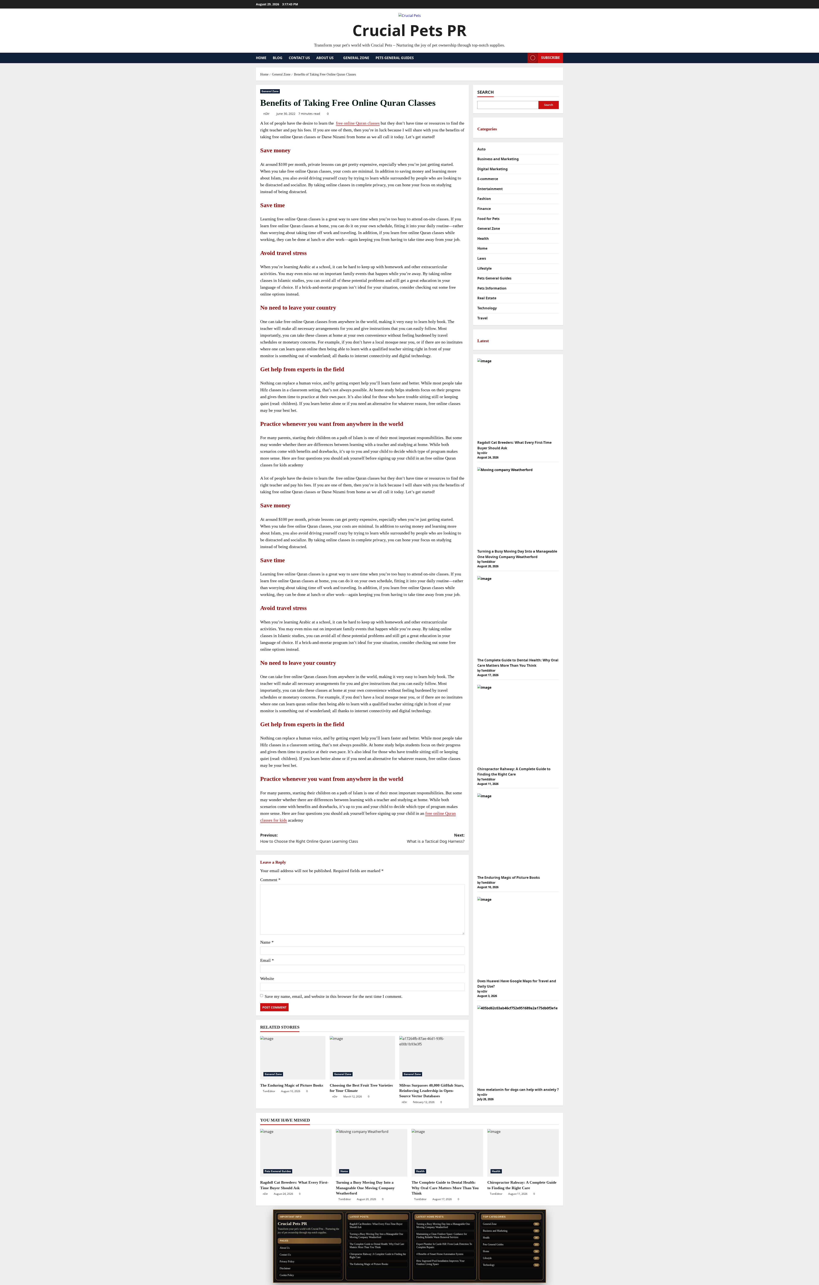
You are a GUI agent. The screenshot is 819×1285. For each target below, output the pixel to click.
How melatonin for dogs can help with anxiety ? (518, 1089)
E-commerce (487, 178)
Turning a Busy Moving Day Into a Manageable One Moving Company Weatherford (365, 1187)
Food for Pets (488, 218)
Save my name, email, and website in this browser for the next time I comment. (333, 996)
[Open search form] (523, 58)
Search (485, 92)
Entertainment (490, 188)
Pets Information (492, 288)
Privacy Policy (287, 1261)
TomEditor (269, 1091)
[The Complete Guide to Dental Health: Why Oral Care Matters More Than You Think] (447, 1153)
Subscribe (550, 57)
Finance (484, 208)
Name (267, 942)
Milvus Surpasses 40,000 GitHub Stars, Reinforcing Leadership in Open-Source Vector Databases (431, 1090)
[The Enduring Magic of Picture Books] (292, 1058)
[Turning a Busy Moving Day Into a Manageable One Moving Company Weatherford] (371, 1153)
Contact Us (299, 57)
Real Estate (486, 298)
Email (267, 960)
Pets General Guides (395, 57)
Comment (270, 879)
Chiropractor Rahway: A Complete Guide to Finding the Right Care (378, 1256)
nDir (266, 114)
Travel (482, 318)
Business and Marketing (498, 159)
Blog (277, 57)
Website (267, 978)
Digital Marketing (492, 169)
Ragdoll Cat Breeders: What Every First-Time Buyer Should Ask (376, 1225)
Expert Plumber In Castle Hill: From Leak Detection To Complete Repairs (444, 1246)
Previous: (309, 838)
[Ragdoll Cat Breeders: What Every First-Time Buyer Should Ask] (296, 1153)
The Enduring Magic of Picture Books (291, 1085)
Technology (487, 308)
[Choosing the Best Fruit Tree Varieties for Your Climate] (362, 1058)
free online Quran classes (358, 123)
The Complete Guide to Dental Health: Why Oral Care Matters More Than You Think (445, 1187)
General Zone (356, 57)
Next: (436, 838)
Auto (481, 149)
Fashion (484, 198)
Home (261, 57)
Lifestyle (484, 268)
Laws (481, 258)
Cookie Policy (287, 1275)
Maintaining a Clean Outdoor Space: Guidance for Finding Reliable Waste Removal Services (441, 1236)
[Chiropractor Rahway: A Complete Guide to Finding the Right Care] (523, 1153)
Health (483, 238)
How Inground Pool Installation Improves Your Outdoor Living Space (440, 1262)
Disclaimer (285, 1268)
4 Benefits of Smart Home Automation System (439, 1254)
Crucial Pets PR (409, 30)
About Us (325, 57)
